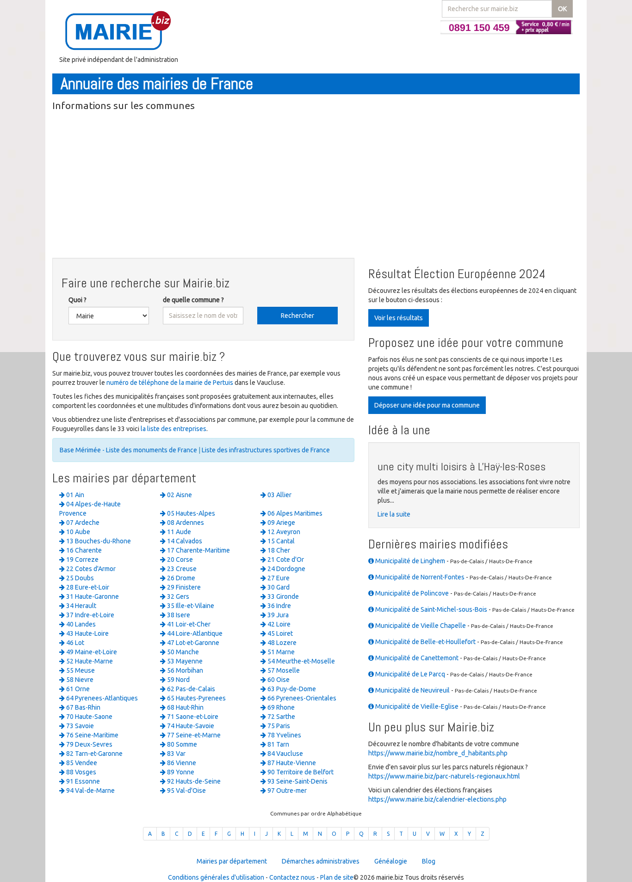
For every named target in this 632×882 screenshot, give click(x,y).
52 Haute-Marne (89, 661)
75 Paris (278, 726)
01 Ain (74, 495)
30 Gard (278, 587)
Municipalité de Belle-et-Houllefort (425, 641)
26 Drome (180, 578)
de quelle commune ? (193, 300)
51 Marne (280, 652)
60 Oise (278, 679)
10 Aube (77, 531)
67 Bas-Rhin (82, 707)
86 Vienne (181, 762)
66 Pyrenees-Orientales (301, 698)
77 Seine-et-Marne (193, 735)
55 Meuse (80, 670)
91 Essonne (82, 781)
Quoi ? (77, 300)
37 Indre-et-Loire (89, 615)
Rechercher (297, 315)
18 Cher (278, 550)
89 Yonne (180, 772)
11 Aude (178, 531)
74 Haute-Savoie (190, 726)
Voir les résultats (398, 318)
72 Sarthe (280, 716)
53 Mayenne (184, 661)
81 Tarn (277, 744)
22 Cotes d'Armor (90, 568)
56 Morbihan (184, 670)
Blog (428, 861)
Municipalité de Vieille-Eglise (416, 706)
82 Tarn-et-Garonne (94, 753)
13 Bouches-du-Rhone (98, 541)
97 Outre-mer (286, 790)
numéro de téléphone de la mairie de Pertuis (169, 382)
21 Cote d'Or (285, 559)
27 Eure (278, 578)
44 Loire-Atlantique (194, 633)
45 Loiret (279, 633)
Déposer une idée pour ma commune (427, 405)
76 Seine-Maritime (91, 735)
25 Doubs (79, 578)
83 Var (176, 753)
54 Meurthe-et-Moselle (300, 661)
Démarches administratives (320, 861)
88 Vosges (80, 772)
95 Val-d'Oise (186, 790)
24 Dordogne (285, 568)
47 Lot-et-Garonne (192, 642)
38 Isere (178, 615)
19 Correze (82, 559)
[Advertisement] (316, 186)
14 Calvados (184, 541)
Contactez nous (292, 877)
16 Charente (83, 550)
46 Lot (74, 642)
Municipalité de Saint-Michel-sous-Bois (430, 609)
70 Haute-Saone (88, 716)
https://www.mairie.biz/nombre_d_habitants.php (438, 753)
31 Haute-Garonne (92, 596)
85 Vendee (81, 762)
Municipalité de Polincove (411, 593)
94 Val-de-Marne (90, 790)
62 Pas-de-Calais (190, 689)
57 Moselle (283, 670)
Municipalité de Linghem (409, 561)
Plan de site (336, 877)
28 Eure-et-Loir (87, 587)
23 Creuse (181, 568)
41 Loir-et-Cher (188, 624)
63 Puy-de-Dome (291, 689)
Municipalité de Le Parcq (409, 674)
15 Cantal (280, 541)
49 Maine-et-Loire (91, 652)
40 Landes (80, 624)
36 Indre (278, 605)
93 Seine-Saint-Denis (297, 781)
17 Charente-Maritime (198, 550)
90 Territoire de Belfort (300, 772)
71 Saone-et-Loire (192, 716)
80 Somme (181, 744)
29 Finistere (183, 587)
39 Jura (277, 615)
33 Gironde (282, 596)
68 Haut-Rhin (185, 707)
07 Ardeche (82, 522)
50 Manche (182, 652)
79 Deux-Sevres (88, 744)
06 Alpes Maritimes (294, 513)
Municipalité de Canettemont (416, 658)
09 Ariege (280, 522)
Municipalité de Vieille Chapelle (420, 625)
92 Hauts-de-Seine (193, 781)
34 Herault (80, 605)
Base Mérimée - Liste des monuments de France (128, 450)
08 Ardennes (185, 522)
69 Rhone (280, 707)
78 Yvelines (283, 735)
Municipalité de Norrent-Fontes (419, 577)
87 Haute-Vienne (291, 762)
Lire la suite (394, 514)
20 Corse (179, 559)
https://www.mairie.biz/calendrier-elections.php (437, 799)
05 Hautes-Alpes (190, 513)
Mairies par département (232, 861)
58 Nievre (79, 679)
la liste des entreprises (173, 428)
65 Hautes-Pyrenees (196, 698)
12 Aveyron (283, 531)
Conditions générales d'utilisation (216, 877)
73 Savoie (79, 726)
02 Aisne (179, 495)
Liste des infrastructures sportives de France (266, 450)
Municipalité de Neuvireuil (412, 690)
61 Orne (77, 689)
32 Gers (177, 596)
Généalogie (390, 861)
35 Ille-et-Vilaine (190, 605)
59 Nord (178, 679)
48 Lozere (281, 642)
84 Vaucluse (284, 753)
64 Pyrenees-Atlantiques (101, 698)
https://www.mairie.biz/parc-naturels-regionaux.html (444, 776)
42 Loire (278, 624)
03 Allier (278, 495)
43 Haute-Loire (87, 633)
